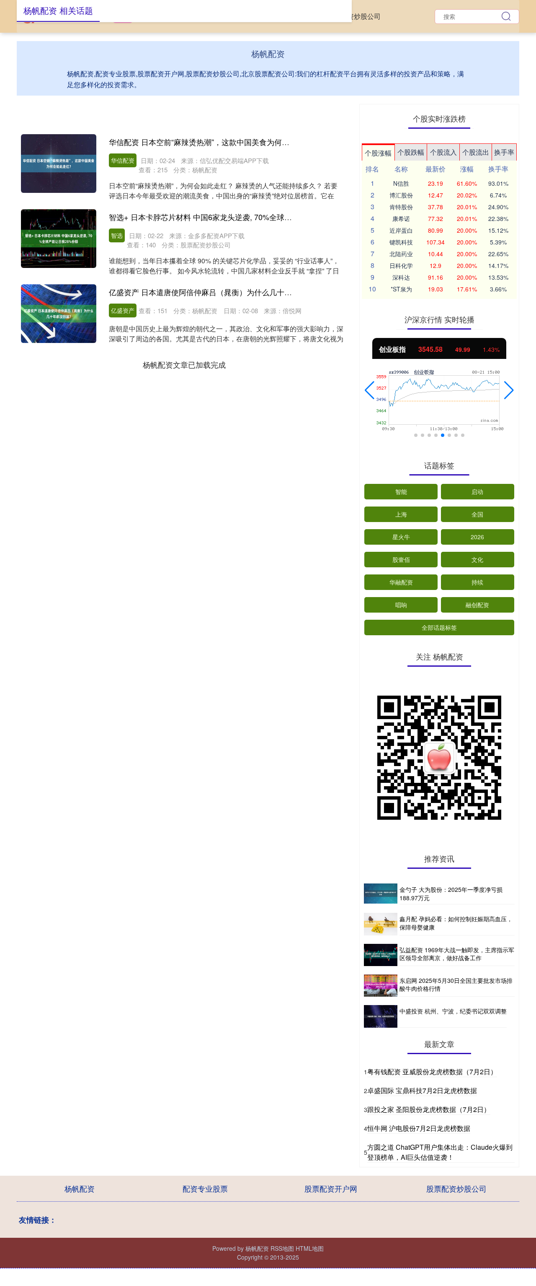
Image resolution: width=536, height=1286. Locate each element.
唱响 (401, 604)
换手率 (504, 152)
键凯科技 (401, 242)
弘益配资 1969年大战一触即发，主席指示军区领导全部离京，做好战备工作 (456, 954)
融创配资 (477, 604)
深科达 (401, 277)
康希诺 (401, 218)
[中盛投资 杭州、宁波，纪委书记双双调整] (380, 1016)
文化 (477, 559)
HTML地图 (310, 1248)
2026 (477, 537)
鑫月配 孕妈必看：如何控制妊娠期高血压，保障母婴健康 (456, 922)
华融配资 (401, 582)
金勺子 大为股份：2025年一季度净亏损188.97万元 (450, 893)
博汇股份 (401, 195)
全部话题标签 (439, 627)
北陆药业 (401, 253)
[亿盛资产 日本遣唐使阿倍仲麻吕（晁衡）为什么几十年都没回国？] (58, 313)
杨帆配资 (79, 1188)
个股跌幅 (410, 152)
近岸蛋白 (401, 230)
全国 (477, 514)
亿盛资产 (122, 310)
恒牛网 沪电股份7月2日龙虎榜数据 (418, 1128)
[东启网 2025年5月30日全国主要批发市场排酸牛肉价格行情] (380, 985)
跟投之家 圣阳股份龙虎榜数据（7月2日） (428, 1109)
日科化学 (401, 265)
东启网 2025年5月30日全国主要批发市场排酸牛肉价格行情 (456, 984)
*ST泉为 (401, 289)
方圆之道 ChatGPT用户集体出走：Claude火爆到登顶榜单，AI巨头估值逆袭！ (440, 1152)
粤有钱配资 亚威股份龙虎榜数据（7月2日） (432, 1071)
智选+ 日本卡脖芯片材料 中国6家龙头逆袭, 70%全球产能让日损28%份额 (230, 216)
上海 (401, 514)
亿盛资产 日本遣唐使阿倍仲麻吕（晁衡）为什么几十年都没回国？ (219, 291)
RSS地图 (282, 1248)
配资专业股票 (205, 1188)
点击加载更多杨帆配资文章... (184, 364)
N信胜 (401, 183)
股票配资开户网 (330, 1188)
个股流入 (443, 152)
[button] (369, 390)
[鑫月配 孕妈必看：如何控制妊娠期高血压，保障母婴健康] (380, 924)
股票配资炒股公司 (354, 16)
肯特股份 (401, 207)
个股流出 (475, 152)
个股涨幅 (378, 153)
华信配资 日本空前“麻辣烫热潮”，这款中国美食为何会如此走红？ (218, 141)
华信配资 (122, 160)
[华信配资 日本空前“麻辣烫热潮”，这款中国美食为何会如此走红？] (58, 163)
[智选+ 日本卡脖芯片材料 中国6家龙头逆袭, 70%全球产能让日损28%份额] (58, 238)
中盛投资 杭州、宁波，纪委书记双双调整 (453, 1011)
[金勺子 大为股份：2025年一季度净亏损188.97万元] (380, 893)
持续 (477, 582)
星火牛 (401, 537)
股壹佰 (401, 559)
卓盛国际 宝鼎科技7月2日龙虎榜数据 (422, 1090)
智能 (401, 491)
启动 (477, 491)
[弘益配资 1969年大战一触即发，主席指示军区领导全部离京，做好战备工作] (380, 955)
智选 (117, 235)
